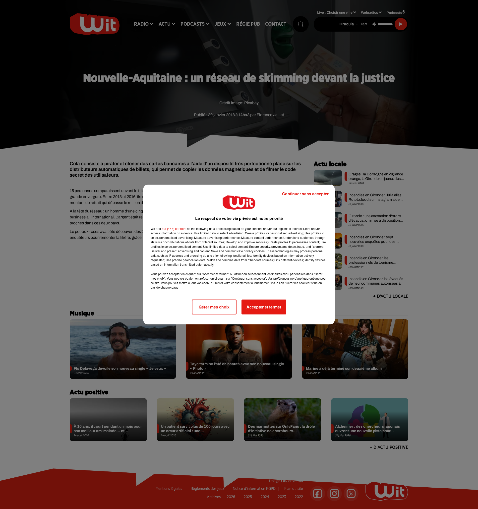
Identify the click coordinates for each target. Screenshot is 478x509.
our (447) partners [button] (174, 228)
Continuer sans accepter (305, 194)
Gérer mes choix (214, 307)
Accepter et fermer (263, 307)
